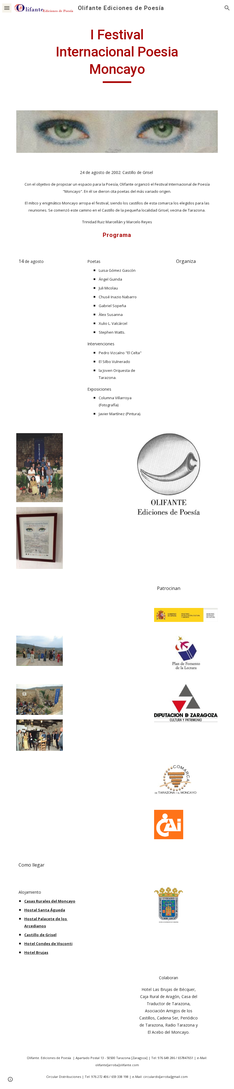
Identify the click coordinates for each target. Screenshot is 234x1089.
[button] (7, 8)
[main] (117, 54)
